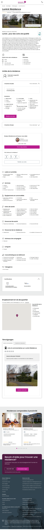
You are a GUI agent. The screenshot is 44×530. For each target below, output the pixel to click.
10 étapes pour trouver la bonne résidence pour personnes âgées (32, 516)
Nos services (5, 479)
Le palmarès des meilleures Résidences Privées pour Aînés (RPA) (32, 487)
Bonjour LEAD (25, 504)
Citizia (3, 504)
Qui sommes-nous (6, 481)
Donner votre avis (22, 390)
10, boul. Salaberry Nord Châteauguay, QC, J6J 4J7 (21, 12)
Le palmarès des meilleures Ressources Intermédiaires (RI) (32, 512)
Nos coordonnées (6, 485)
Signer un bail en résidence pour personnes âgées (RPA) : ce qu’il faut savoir (32, 485)
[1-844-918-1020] (42, 2)
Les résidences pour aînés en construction (11, 507)
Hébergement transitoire (27, 514)
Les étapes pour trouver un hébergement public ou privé (32, 483)
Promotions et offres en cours (28, 489)
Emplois (4, 491)
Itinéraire (27, 302)
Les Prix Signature (6, 487)
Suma (3, 502)
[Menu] (22, 2)
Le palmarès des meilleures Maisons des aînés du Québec (32, 508)
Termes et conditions (6, 526)
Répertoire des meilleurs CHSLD (29, 510)
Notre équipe (5, 483)
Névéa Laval (4, 508)
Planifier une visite (10, 116)
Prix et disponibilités (22, 147)
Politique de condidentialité (16, 526)
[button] (2, 2)
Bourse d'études (5, 496)
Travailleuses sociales (27, 500)
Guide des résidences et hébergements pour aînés (32, 481)
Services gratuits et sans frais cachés (12, 472)
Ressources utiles (26, 478)
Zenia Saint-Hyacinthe (7, 512)
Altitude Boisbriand (6, 500)
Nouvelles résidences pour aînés (9, 498)
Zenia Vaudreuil (5, 510)
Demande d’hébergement (28, 479)
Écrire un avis (5, 489)
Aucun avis (9, 12)
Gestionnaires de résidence (28, 502)
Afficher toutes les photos (34, 25)
